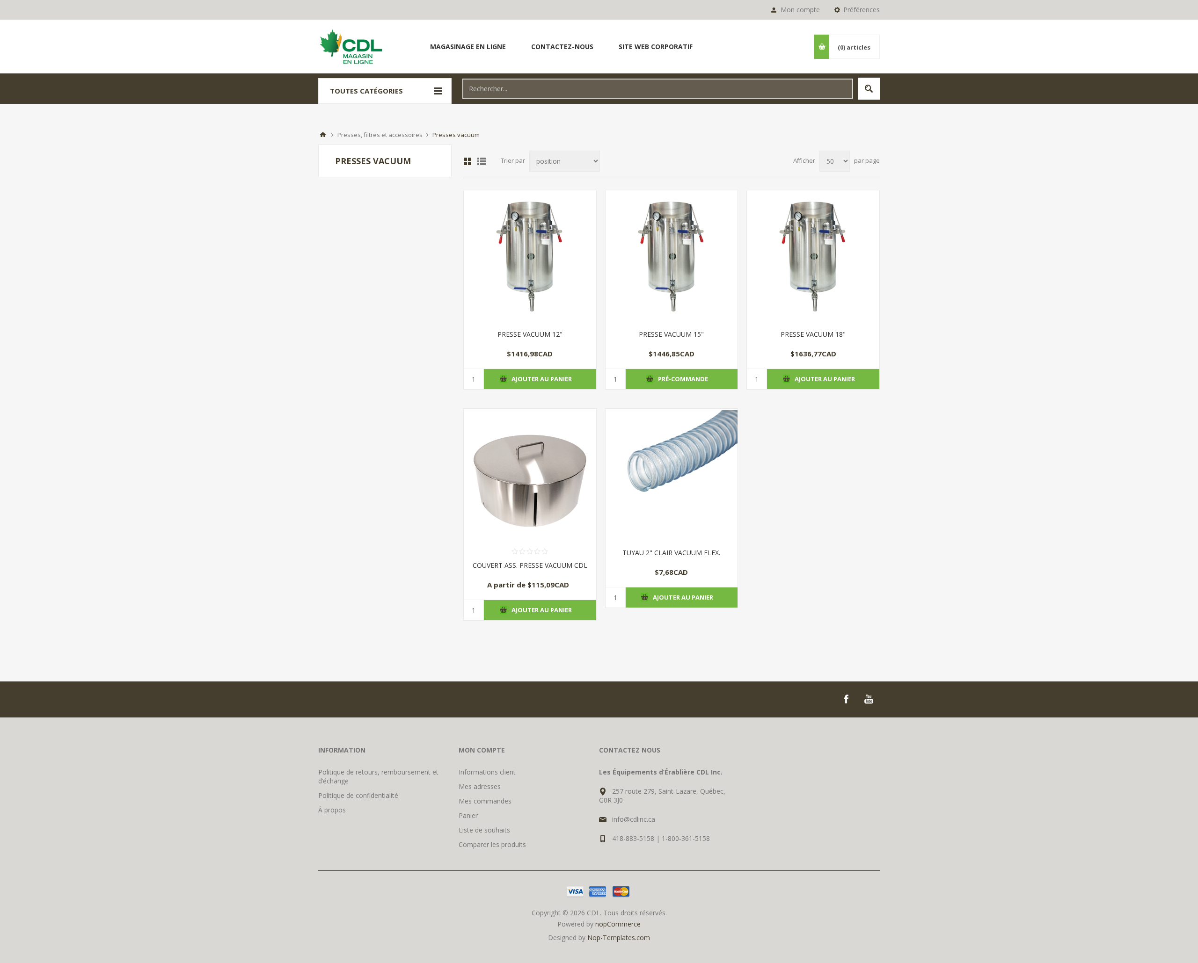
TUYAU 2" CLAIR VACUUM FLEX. (671, 552)
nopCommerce (618, 924)
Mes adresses (480, 786)
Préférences (861, 9)
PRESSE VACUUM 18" (813, 334)
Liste (481, 161)
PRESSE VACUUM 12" (529, 334)
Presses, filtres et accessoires (380, 134)
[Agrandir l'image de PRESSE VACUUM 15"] (672, 256)
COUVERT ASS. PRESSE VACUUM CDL (530, 565)
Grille (467, 161)
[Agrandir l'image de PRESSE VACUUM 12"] (530, 256)
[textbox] (657, 89)
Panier (468, 815)
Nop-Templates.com (618, 937)
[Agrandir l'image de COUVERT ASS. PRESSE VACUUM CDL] (530, 475)
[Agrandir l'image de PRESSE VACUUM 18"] (813, 256)
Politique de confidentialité (358, 795)
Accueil (323, 134)
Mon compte (800, 9)
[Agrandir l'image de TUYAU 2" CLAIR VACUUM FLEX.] (672, 475)
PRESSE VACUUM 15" (671, 334)
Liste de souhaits (484, 829)
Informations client (487, 772)
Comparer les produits (492, 844)
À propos (332, 809)
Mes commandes (485, 800)
